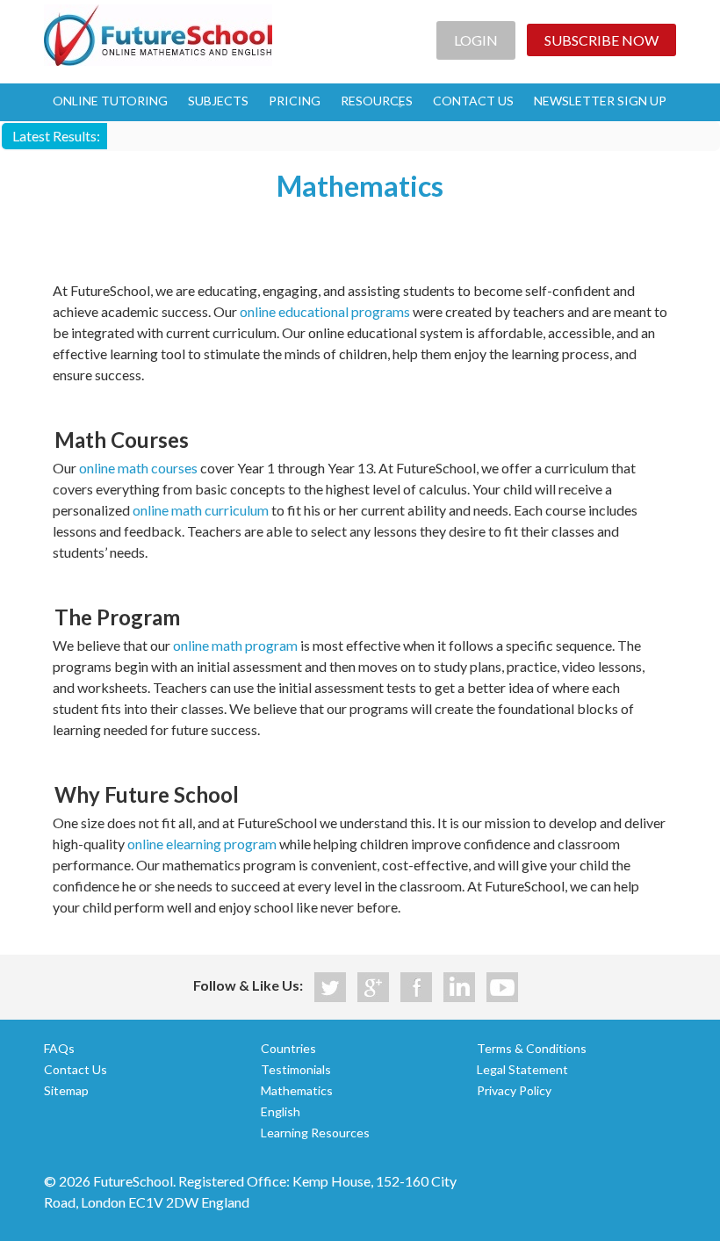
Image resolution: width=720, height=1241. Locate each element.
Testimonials (296, 1069)
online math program (235, 645)
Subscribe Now (601, 40)
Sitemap (66, 1090)
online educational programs (325, 311)
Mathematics (297, 1090)
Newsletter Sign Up (600, 100)
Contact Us (75, 1069)
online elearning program (202, 843)
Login (476, 40)
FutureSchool (158, 35)
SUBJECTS (218, 100)
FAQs (59, 1048)
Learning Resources (315, 1132)
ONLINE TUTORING (110, 100)
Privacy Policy (514, 1090)
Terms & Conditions (532, 1048)
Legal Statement (522, 1069)
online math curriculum (201, 509)
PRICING (294, 100)
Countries (288, 1048)
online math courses (138, 467)
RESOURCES (377, 100)
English (280, 1111)
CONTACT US (473, 100)
